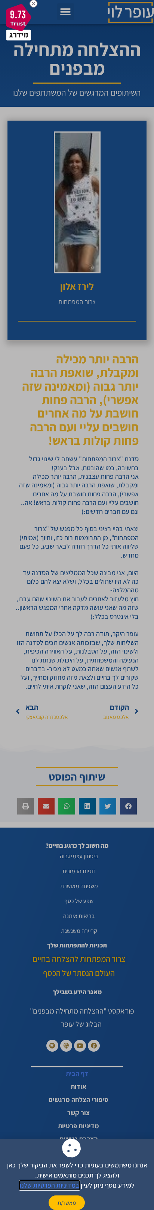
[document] (77, 605)
